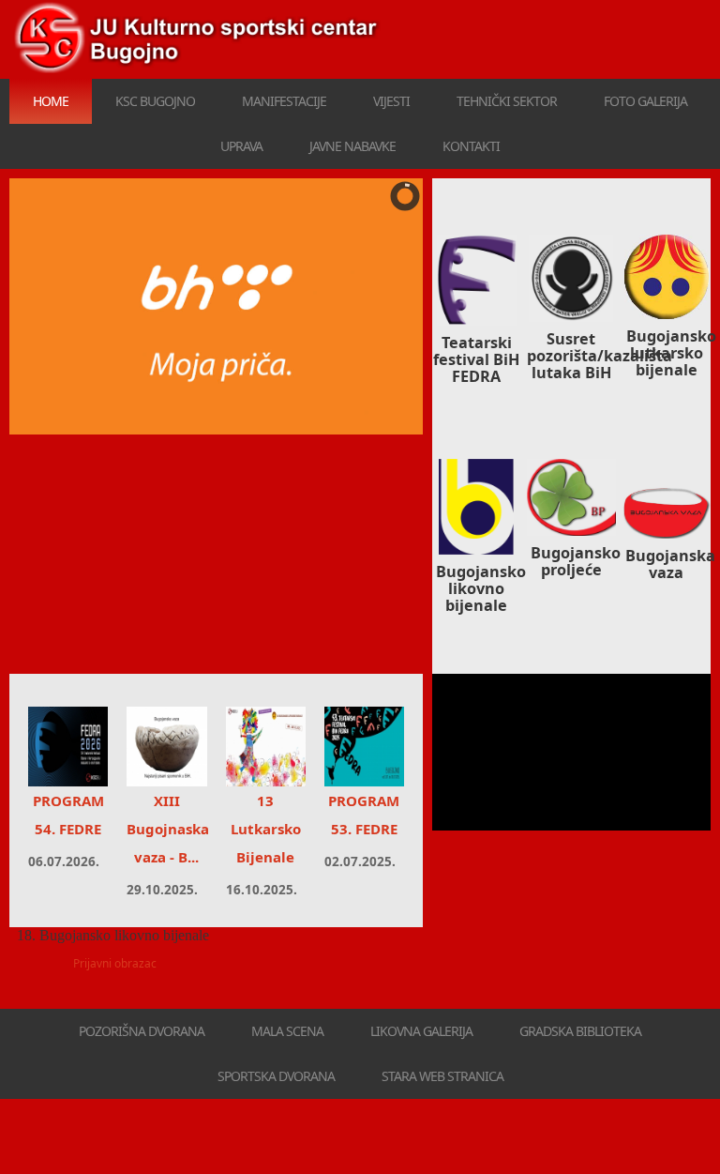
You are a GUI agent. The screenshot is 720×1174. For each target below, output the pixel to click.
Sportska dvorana (276, 1076)
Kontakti (471, 146)
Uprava (241, 146)
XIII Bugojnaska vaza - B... (168, 828)
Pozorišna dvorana (141, 1031)
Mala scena (287, 1031)
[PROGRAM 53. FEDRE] (364, 746)
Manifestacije (284, 101)
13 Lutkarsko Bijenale (266, 828)
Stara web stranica (442, 1076)
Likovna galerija (421, 1031)
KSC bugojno (155, 101)
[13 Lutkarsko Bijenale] (266, 746)
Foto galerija (645, 101)
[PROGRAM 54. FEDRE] (68, 746)
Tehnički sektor (507, 101)
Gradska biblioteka (580, 1031)
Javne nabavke (352, 146)
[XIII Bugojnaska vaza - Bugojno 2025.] (166, 746)
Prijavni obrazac (115, 963)
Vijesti (391, 101)
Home (50, 101)
